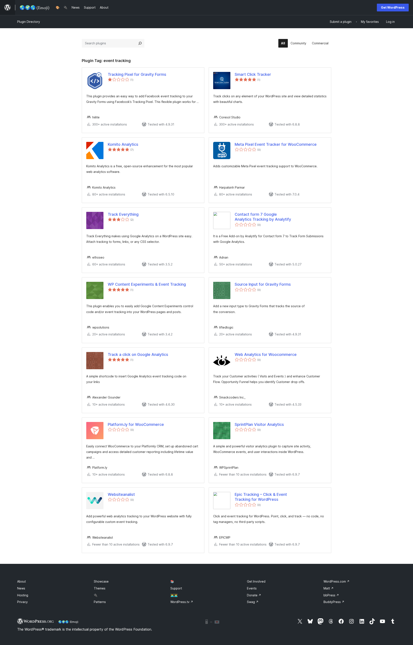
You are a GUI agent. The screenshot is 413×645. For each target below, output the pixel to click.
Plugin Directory (28, 21)
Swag (253, 602)
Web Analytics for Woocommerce (266, 354)
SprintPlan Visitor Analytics (259, 424)
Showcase (101, 581)
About (21, 581)
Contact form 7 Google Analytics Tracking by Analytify (263, 217)
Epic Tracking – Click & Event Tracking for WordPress (261, 497)
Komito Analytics (123, 144)
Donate (254, 595)
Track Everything (123, 214)
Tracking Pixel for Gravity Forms (137, 74)
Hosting (22, 595)
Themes (99, 588)
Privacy (22, 602)
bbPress (331, 595)
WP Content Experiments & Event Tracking (147, 284)
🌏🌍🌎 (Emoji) (68, 621)
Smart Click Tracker (253, 74)
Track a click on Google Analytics (138, 354)
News (21, 588)
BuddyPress (334, 602)
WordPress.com (337, 581)
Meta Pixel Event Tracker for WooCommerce (276, 144)
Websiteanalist (121, 494)
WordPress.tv (181, 602)
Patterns (100, 602)
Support (176, 588)
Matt (329, 588)
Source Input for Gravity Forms (263, 284)
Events (252, 588)
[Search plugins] (140, 43)
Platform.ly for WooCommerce (136, 424)
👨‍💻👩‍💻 (174, 595)
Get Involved (256, 581)
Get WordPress (393, 7)
